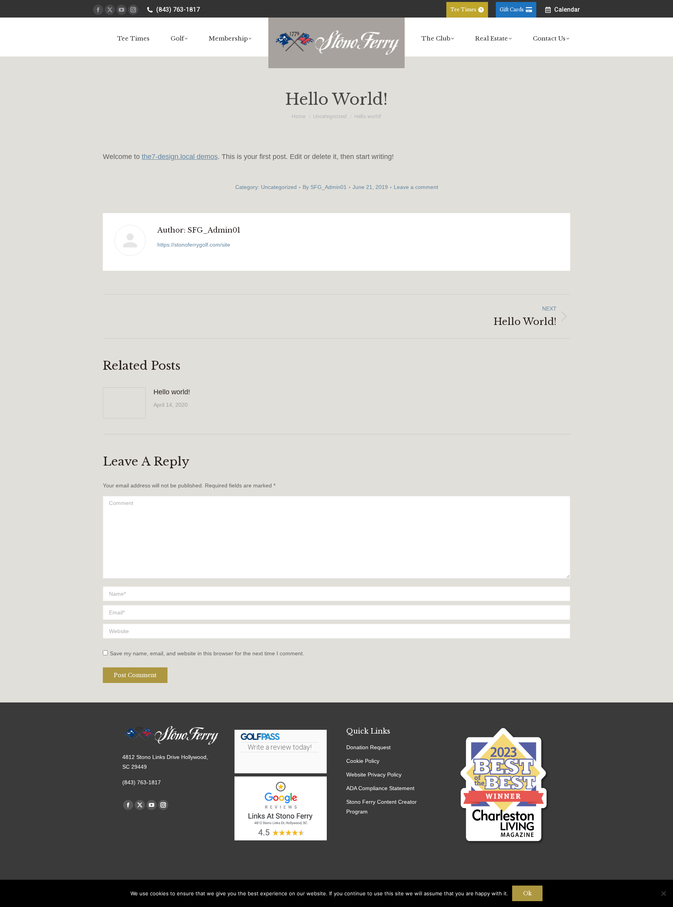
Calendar (567, 9)
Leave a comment (416, 187)
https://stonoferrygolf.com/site (193, 245)
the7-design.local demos (180, 157)
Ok (527, 893)
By (325, 187)
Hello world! (171, 392)
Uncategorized (279, 187)
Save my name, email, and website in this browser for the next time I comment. (207, 653)
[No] (663, 893)
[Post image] (124, 402)
